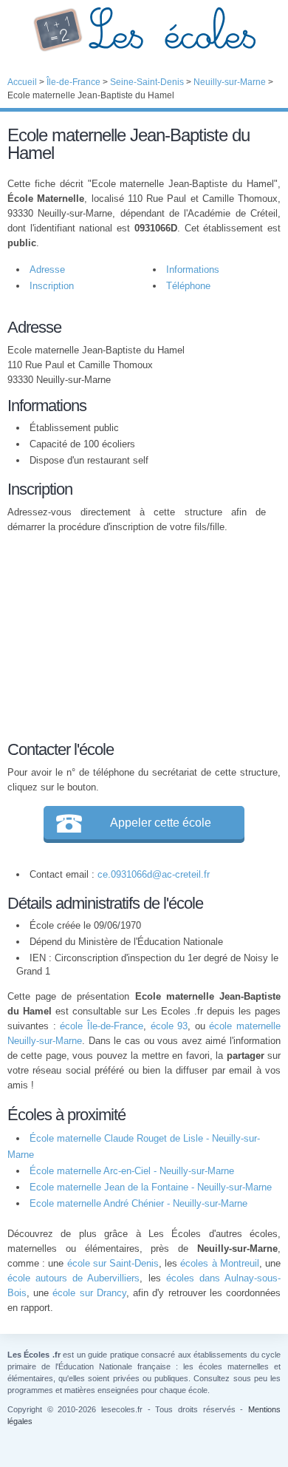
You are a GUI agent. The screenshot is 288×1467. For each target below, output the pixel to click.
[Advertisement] (136, 634)
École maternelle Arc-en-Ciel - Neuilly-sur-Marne (132, 1170)
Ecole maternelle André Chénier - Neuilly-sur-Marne (138, 1203)
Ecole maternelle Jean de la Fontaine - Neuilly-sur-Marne (151, 1187)
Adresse (47, 269)
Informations (192, 269)
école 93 (169, 1025)
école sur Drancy (89, 1292)
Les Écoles (144, 29)
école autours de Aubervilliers (73, 1278)
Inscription (52, 285)
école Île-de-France (101, 1025)
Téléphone (188, 285)
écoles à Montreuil (219, 1263)
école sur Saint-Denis (113, 1263)
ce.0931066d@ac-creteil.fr (153, 874)
